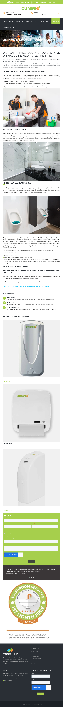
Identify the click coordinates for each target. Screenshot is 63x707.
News (36, 21)
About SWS (29, 21)
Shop (42, 21)
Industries (19, 21)
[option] (31, 570)
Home (5, 21)
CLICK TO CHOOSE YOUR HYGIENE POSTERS (26, 286)
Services (11, 21)
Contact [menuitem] (35, 661)
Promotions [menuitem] (36, 656)
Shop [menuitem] (34, 663)
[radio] (31, 532)
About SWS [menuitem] (35, 651)
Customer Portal (8, 27)
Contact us (55, 21)
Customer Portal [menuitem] (37, 658)
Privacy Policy (38, 704)
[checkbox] (31, 533)
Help (46, 21)
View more (7, 381)
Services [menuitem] (35, 654)
